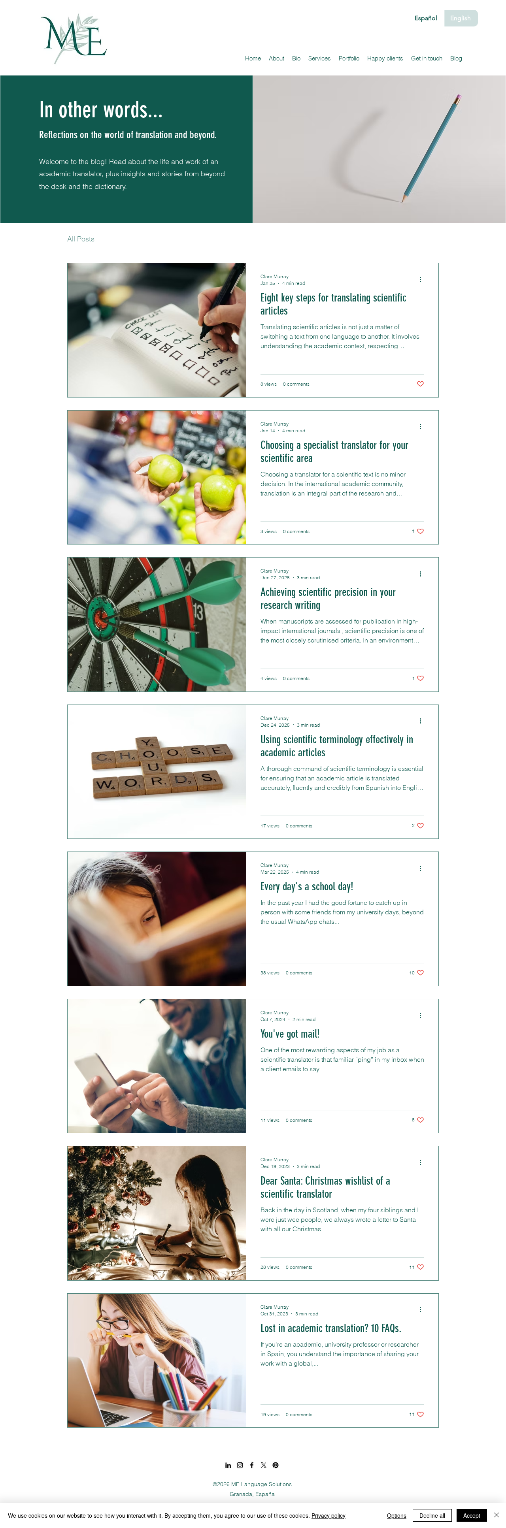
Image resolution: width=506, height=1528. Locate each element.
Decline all (432, 1515)
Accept (471, 1515)
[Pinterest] (275, 1465)
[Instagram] (240, 1465)
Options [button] (396, 1515)
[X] (264, 1465)
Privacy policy (329, 1515)
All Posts (80, 238)
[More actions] (423, 279)
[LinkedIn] (228, 1465)
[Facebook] (252, 1465)
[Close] (496, 1515)
